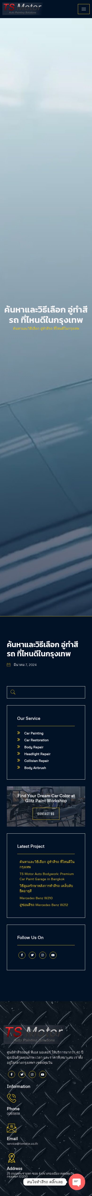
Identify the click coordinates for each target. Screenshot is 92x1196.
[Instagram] (42, 955)
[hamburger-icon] (84, 9)
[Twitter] (32, 955)
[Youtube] (53, 955)
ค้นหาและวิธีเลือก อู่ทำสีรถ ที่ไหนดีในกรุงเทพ (46, 328)
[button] (13, 692)
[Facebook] (21, 955)
